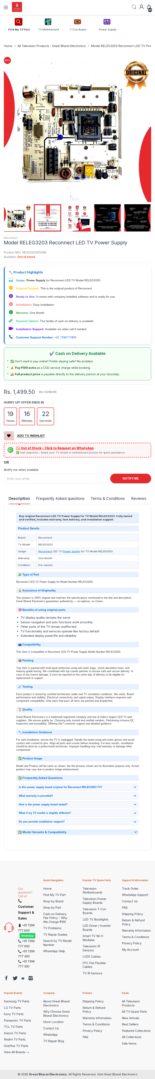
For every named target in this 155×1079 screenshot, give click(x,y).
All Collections (131, 1037)
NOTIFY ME (131, 478)
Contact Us (130, 901)
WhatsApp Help (54, 951)
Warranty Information (136, 930)
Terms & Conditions (135, 937)
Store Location (53, 1022)
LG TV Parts (12, 1008)
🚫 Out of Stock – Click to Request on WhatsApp (55, 448)
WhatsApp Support (135, 895)
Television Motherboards (92, 890)
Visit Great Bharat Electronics (117, 1074)
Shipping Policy (132, 914)
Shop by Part (52, 907)
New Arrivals (130, 1018)
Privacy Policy (131, 943)
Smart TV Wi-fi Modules (93, 938)
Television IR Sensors (91, 948)
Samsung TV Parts (16, 1001)
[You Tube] (23, 979)
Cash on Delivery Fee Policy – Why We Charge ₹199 (55, 918)
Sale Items (129, 1043)
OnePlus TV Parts (16, 1046)
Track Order (130, 888)
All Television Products (131, 1003)
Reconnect (11, 237)
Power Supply (71, 551)
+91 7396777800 (65, 337)
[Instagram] (30, 979)
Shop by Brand (53, 901)
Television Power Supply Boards (94, 901)
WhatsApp (27, 935)
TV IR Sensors (92, 973)
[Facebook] (6, 979)
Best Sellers (130, 1024)
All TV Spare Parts (134, 1011)
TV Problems (52, 928)
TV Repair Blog (53, 1041)
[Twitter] (15, 979)
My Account (130, 950)
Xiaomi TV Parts (15, 1033)
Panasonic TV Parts (17, 1020)
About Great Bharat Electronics (56, 1003)
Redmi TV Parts (15, 1039)
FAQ (125, 907)
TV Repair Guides (55, 934)
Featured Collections (136, 1031)
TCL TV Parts (13, 1027)
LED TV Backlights (95, 919)
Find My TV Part (54, 895)
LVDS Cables (92, 956)
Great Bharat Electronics (48, 1074)
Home (47, 888)
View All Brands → (16, 1052)
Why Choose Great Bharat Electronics (56, 1013)
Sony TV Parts (14, 1014)
